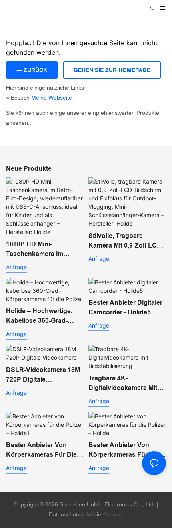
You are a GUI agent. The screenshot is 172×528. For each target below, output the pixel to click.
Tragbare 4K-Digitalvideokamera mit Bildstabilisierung (122, 384)
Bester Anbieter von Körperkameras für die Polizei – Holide (123, 451)
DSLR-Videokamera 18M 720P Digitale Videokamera (43, 375)
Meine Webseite (51, 97)
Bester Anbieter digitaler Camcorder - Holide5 (125, 307)
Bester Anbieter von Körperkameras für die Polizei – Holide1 (41, 451)
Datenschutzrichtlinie (75, 514)
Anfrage (16, 267)
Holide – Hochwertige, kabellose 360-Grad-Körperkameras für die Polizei (41, 317)
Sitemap (113, 514)
